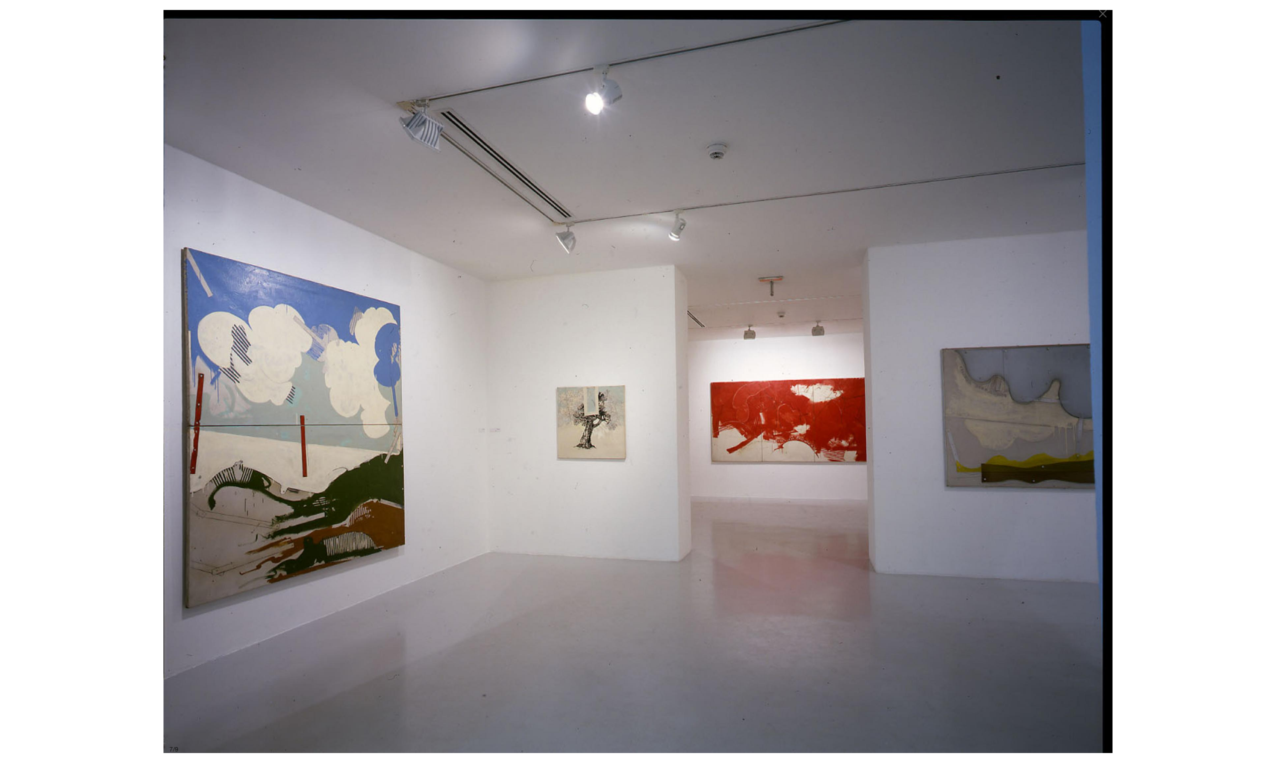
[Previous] (399, 381)
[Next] (877, 381)
